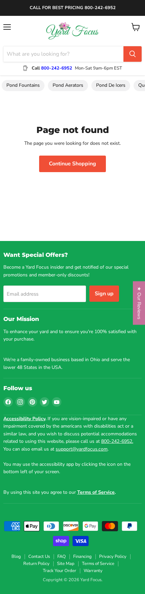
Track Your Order (59, 571)
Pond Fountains (23, 85)
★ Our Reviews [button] (139, 303)
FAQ (61, 557)
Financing (82, 557)
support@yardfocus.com (82, 449)
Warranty (93, 571)
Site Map (66, 564)
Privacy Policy (112, 557)
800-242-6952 (56, 68)
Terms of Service (98, 564)
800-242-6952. (117, 441)
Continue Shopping (72, 163)
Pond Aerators (68, 85)
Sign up (104, 293)
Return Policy (36, 564)
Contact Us (39, 557)
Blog (16, 557)
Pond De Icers (110, 85)
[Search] (132, 54)
